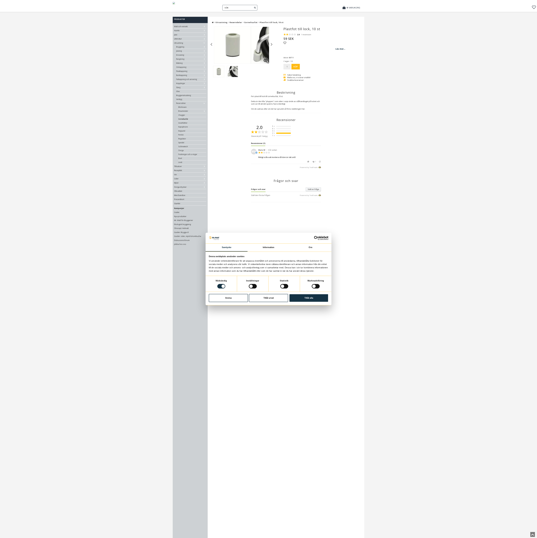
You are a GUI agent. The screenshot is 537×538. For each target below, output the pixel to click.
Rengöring (180, 59)
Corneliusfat (183, 119)
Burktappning (181, 75)
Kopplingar (180, 83)
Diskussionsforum (182, 240)
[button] (352, 7)
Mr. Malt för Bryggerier (183, 220)
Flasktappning (181, 71)
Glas (178, 91)
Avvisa (228, 298)
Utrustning (178, 43)
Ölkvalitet (178, 191)
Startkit (177, 203)
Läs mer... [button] (340, 49)
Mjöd (176, 183)
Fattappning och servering (186, 79)
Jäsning (179, 51)
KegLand (181, 131)
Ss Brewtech (183, 146)
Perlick (180, 135)
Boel (180, 158)
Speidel (181, 142)
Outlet (176, 212)
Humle (177, 30)
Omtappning (181, 67)
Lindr (180, 162)
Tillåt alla (308, 298)
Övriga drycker (180, 187)
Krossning (180, 55)
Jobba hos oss (180, 244)
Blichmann (182, 107)
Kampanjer (179, 208)
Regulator (182, 139)
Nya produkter (180, 216)
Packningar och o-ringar (187, 154)
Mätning (179, 63)
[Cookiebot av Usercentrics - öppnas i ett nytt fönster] (316, 238)
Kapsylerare (183, 127)
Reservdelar (181, 103)
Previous (211, 44)
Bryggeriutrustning (183, 95)
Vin (175, 174)
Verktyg (179, 99)
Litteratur (178, 38)
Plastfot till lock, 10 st (272, 22)
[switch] (253, 286)
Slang (178, 87)
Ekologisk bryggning (182, 224)
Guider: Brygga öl (181, 232)
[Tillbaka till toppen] (532, 535)
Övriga (181, 150)
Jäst (175, 34)
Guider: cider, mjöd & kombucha (187, 236)
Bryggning (180, 47)
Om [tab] (310, 247)
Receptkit (178, 170)
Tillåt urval (268, 298)
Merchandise (179, 195)
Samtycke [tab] (226, 247)
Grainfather (182, 123)
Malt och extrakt (181, 26)
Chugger (181, 115)
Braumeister (183, 111)
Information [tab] (268, 247)
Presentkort (179, 199)
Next (272, 44)
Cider (176, 178)
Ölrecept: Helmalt (181, 228)
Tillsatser (178, 166)
